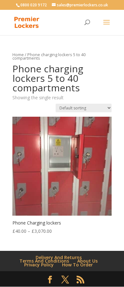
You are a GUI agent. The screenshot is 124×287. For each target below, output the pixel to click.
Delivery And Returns (59, 257)
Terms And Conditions (44, 261)
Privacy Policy (39, 265)
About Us (87, 261)
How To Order (77, 265)
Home (18, 54)
